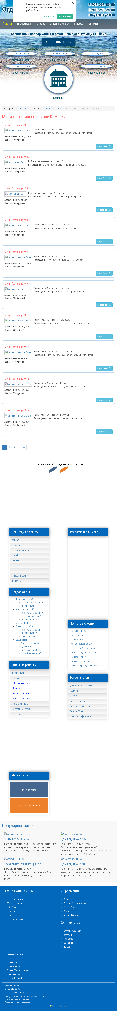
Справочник (69, 935)
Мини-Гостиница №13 (16, 315)
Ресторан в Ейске (75, 594)
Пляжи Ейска (13, 962)
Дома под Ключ (14, 911)
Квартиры (18, 688)
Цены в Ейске (77, 639)
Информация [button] (24, 23)
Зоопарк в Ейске (88, 556)
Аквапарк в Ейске (75, 543)
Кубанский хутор (101, 569)
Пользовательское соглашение (17, 999)
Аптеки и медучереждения (83, 652)
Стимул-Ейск (10, 997)
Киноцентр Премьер (75, 569)
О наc (66, 899)
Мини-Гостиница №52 (16, 156)
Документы (16, 545)
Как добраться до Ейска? (83, 643)
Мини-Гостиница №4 (16, 220)
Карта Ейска (17, 555)
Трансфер (78, 23)
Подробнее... (103, 146)
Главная (7, 24)
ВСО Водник (13, 907)
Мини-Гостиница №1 (16, 125)
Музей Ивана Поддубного (75, 582)
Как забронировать (20, 550)
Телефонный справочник (83, 648)
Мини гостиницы (21, 693)
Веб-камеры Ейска (80, 661)
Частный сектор (21, 698)
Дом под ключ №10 (73, 864)
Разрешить (65, 16)
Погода (66, 946)
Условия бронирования (74, 903)
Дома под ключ (20, 683)
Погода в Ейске (78, 631)
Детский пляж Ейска (17, 978)
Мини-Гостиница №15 (16, 347)
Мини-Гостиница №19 (16, 410)
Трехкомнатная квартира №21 (23, 864)
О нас (14, 565)
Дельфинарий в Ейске (101, 543)
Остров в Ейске (101, 582)
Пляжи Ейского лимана (18, 970)
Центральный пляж (16, 974)
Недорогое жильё (16, 919)
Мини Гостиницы (15, 903)
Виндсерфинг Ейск (88, 543)
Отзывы (41, 23)
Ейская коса (75, 556)
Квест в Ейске (75, 607)
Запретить (49, 16)
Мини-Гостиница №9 (16, 283)
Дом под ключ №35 (73, 839)
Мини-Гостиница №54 (16, 188)
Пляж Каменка (14, 966)
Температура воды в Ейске (84, 665)
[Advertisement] (58, 503)
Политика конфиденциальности (17, 1002)
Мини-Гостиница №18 (16, 378)
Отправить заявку (59, 23)
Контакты (93, 23)
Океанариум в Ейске (88, 582)
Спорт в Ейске (101, 594)
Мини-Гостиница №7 (16, 252)
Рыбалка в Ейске (88, 594)
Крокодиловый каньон (88, 569)
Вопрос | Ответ (78, 657)
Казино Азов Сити (101, 556)
